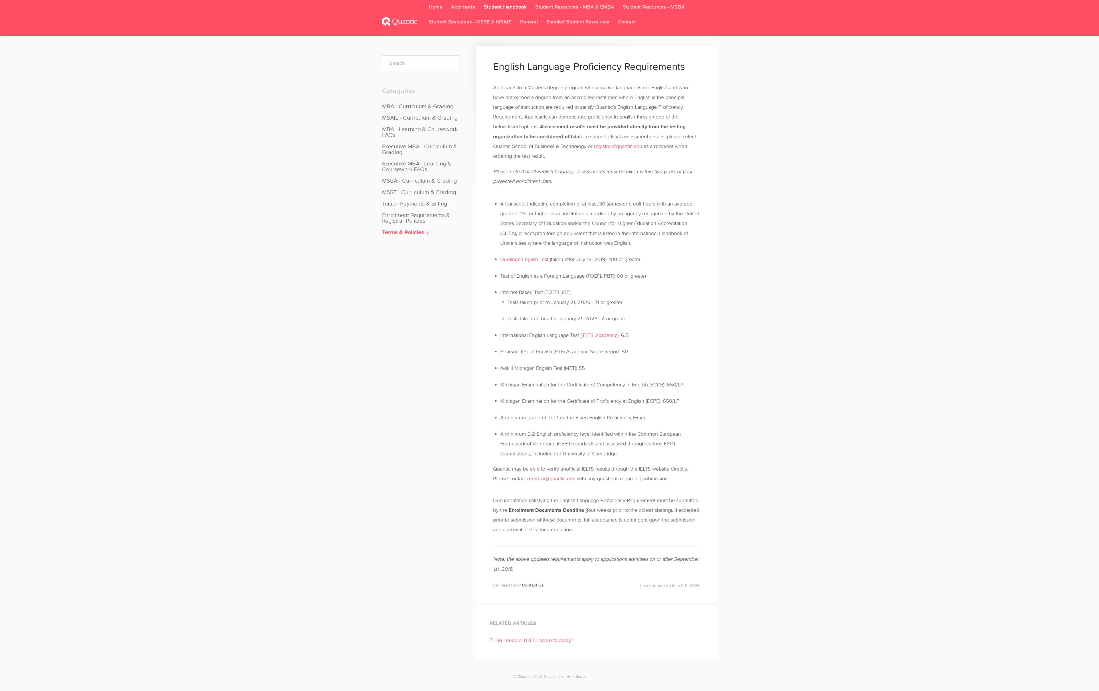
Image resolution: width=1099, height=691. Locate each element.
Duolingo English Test (524, 259)
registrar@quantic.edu (618, 146)
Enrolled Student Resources (577, 21)
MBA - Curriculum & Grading (417, 106)
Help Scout (576, 676)
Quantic (524, 676)
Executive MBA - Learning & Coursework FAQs (416, 166)
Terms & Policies (404, 232)
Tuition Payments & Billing (414, 203)
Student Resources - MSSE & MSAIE (470, 21)
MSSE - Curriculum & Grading (419, 192)
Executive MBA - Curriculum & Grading (419, 149)
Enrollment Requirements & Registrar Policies (416, 217)
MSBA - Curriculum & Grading (419, 180)
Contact (627, 21)
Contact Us (532, 585)
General (529, 21)
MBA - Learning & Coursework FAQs (420, 131)
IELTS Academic (599, 335)
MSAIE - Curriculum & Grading (420, 117)
